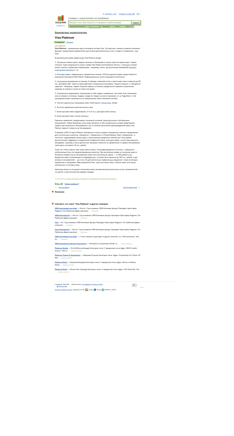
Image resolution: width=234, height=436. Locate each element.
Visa (56, 222)
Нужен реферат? (72, 184)
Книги (117, 26)
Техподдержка (86, 284)
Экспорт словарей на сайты (63, 289)
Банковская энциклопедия (78, 26)
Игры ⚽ (129, 26)
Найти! (136, 23)
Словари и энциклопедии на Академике (88, 18)
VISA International (62, 215)
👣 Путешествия (62, 286)
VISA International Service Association (71, 244)
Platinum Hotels (61, 248)
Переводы (106, 26)
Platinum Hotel (61, 262)
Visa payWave (63, 187)
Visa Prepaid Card (130, 187)
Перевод (69, 42)
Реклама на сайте (97, 284)
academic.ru (61, 26)
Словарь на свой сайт (127, 14)
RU (138, 14)
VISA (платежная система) (66, 208)
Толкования (94, 26)
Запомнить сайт (110, 14)
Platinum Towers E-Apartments (67, 255)
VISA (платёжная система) (66, 237)
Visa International (62, 229)
